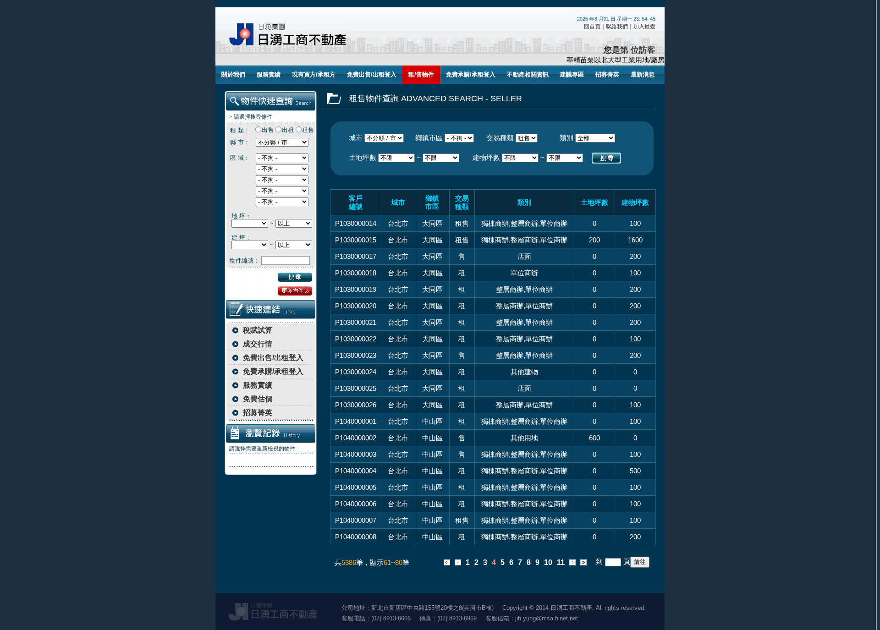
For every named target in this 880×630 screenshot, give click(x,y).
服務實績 (268, 74)
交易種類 (500, 138)
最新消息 (642, 74)
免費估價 (257, 399)
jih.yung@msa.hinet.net (546, 618)
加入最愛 (644, 26)
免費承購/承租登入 (470, 74)
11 (561, 562)
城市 (356, 138)
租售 (308, 129)
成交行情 (257, 344)
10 (548, 562)
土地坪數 (362, 157)
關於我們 (233, 74)
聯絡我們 (617, 26)
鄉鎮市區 (429, 138)
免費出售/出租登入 (371, 74)
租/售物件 (421, 74)
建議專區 (572, 74)
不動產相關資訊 (528, 74)
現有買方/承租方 (314, 74)
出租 (288, 129)
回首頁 (592, 26)
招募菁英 (607, 74)
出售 (268, 129)
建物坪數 (486, 157)
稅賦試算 (257, 330)
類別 (566, 138)
